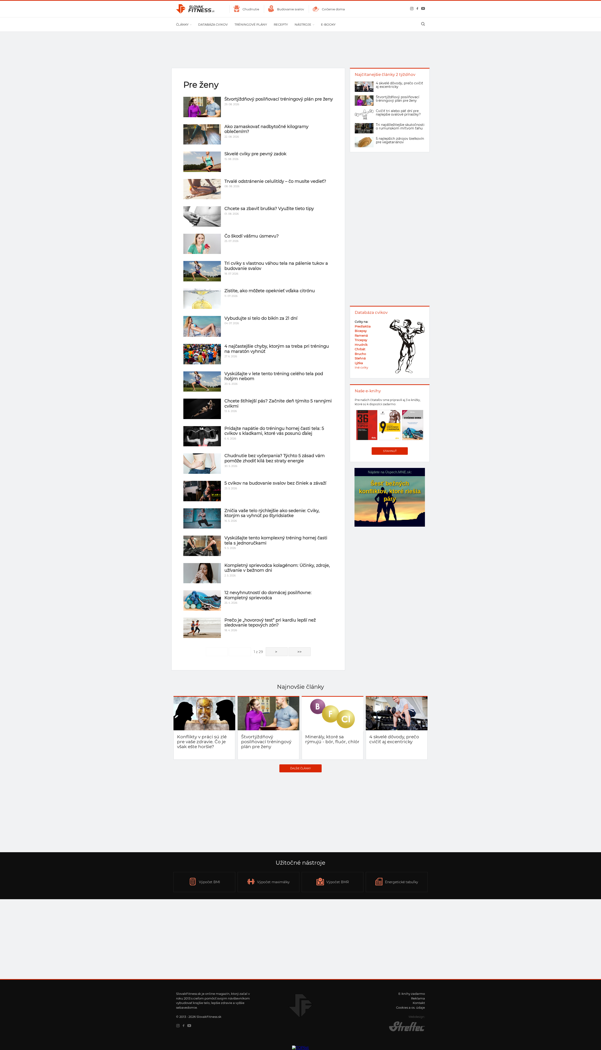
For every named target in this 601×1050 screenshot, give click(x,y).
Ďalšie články (300, 768)
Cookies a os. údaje (410, 1007)
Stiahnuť (390, 451)
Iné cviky (361, 367)
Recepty (281, 24)
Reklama (418, 998)
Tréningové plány (251, 24)
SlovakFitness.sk (195, 9)
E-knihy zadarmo (411, 994)
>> (299, 651)
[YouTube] (422, 9)
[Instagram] (411, 9)
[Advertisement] (300, 812)
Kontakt (419, 1003)
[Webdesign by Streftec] (402, 1031)
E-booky (328, 24)
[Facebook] (416, 9)
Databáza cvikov (213, 24)
